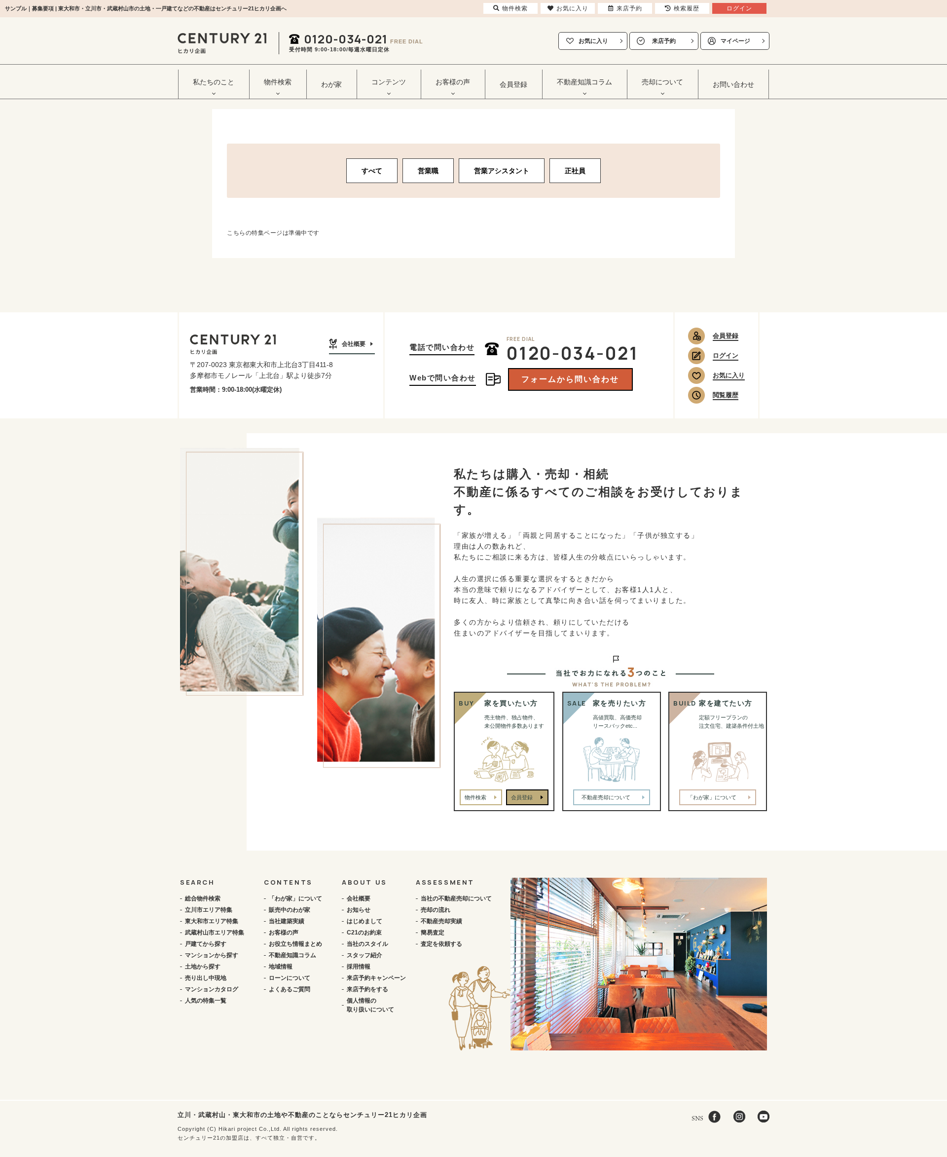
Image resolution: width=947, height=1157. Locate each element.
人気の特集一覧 (205, 1000)
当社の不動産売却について (456, 898)
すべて (372, 171)
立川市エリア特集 (208, 909)
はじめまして (364, 921)
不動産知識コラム (292, 955)
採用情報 (358, 966)
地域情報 (280, 966)
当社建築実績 (286, 921)
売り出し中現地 (205, 977)
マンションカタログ (211, 989)
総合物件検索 (202, 898)
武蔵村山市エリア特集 (214, 932)
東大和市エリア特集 (211, 921)
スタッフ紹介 (364, 955)
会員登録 (513, 84)
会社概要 (353, 343)
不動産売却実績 (441, 921)
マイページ (735, 40)
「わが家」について (295, 898)
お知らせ (358, 909)
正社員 (575, 171)
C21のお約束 (364, 932)
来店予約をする (367, 989)
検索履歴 (686, 8)
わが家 (331, 84)
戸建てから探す (205, 943)
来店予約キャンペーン (376, 977)
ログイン (725, 355)
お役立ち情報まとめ (295, 943)
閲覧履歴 (725, 395)
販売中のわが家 (289, 909)
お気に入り (593, 40)
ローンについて (289, 977)
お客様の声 (283, 932)
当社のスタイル (367, 943)
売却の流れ (435, 909)
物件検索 (475, 797)
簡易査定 (432, 932)
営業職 (428, 171)
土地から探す (202, 966)
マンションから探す (211, 955)
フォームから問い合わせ (570, 379)
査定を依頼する (441, 943)
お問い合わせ (733, 84)
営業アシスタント (501, 171)
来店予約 (664, 40)
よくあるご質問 (289, 989)
